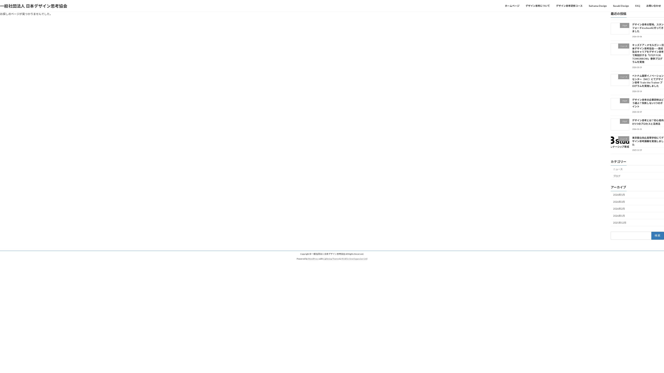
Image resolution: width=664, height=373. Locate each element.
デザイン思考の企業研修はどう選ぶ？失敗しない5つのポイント (648, 103)
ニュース (618, 169)
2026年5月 (619, 194)
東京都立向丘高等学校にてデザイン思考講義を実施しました (648, 141)
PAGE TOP (646, 358)
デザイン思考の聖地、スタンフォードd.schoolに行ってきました (648, 28)
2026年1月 (619, 215)
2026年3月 (619, 201)
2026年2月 (619, 208)
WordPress (313, 258)
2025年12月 (619, 222)
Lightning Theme (331, 258)
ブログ (616, 176)
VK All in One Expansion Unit (354, 258)
